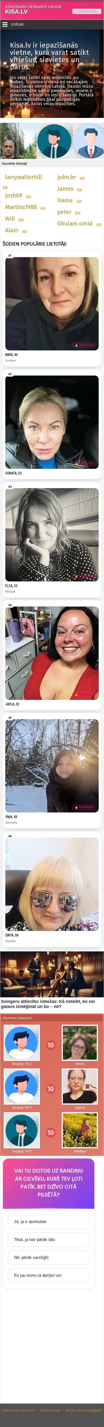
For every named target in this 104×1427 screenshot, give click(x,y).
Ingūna (79, 1108)
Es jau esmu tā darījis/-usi (37, 1275)
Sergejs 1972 (22, 1064)
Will (10, 218)
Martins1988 (21, 207)
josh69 (13, 195)
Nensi (79, 1064)
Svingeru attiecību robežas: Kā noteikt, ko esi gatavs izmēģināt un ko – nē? (48, 1004)
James (65, 188)
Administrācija (49, 1410)
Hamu (65, 200)
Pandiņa (80, 1151)
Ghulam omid (75, 223)
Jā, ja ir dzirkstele (30, 1221)
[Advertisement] (52, 1349)
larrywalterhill (23, 177)
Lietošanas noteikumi (18, 1410)
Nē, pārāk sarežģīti (31, 1257)
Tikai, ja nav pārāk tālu (34, 1239)
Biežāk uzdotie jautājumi (83, 1410)
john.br (66, 177)
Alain (11, 230)
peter (64, 212)
